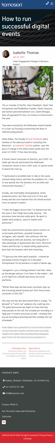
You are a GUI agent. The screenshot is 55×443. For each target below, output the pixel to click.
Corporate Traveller (23, 146)
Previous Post (19, 348)
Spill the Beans (35, 139)
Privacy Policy (45, 435)
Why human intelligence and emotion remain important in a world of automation (40, 353)
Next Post (34, 348)
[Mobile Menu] (52, 4)
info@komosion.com (14, 393)
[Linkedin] (4, 422)
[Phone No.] (47, 3)
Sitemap (27, 439)
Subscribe (6, 417)
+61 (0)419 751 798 (14, 387)
